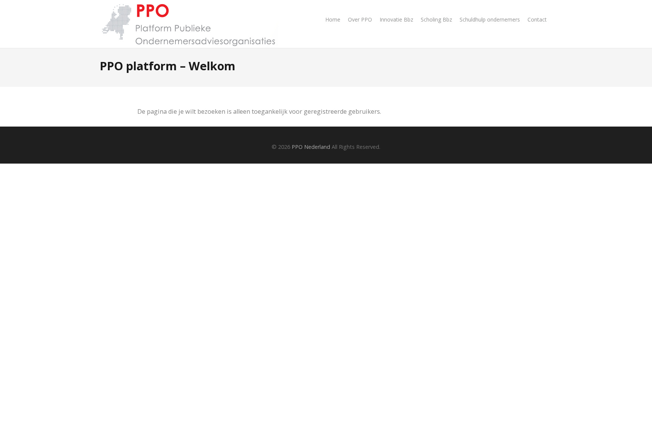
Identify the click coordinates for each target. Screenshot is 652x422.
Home (332, 19)
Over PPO (360, 19)
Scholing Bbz (436, 19)
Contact (537, 19)
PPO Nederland (311, 146)
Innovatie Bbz (396, 19)
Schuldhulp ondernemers (490, 19)
